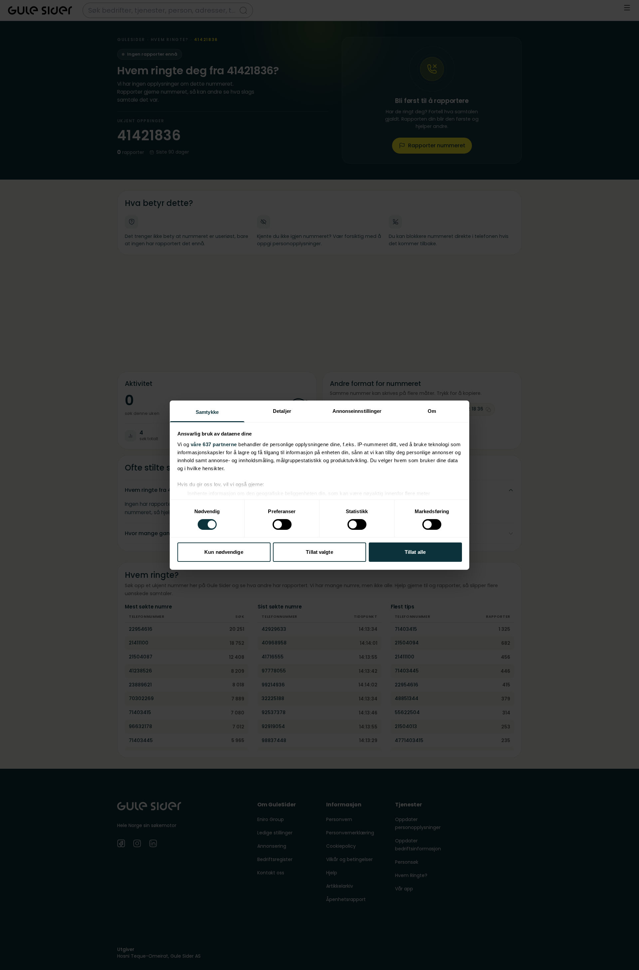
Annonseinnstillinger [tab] (357, 411)
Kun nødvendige (223, 552)
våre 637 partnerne (214, 444)
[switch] (282, 524)
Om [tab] (432, 411)
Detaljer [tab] (282, 411)
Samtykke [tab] (207, 412)
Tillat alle (415, 552)
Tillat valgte (319, 552)
